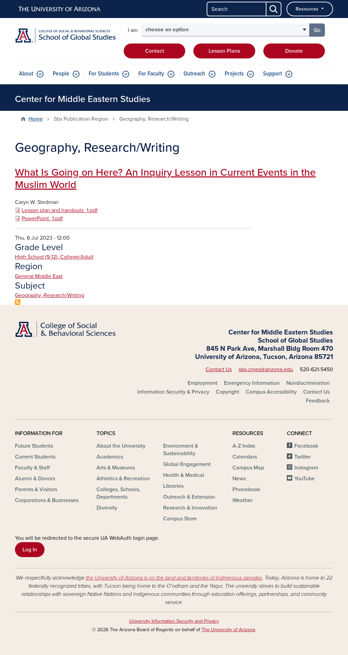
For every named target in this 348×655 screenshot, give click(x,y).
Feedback (318, 400)
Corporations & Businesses (47, 500)
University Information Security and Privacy (174, 621)
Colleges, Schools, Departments (118, 493)
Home (36, 119)
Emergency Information (252, 383)
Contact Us (219, 369)
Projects (234, 74)
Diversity (107, 507)
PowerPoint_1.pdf (42, 218)
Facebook (306, 446)
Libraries (173, 486)
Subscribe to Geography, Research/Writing (17, 302)
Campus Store (180, 518)
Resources (308, 9)
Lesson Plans (224, 51)
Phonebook (246, 489)
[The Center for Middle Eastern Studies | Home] (65, 35)
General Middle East (39, 276)
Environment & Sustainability (180, 450)
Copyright (227, 392)
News (239, 478)
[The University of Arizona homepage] (60, 9)
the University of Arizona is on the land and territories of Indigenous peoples (174, 577)
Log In (29, 549)
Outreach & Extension (189, 497)
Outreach (194, 74)
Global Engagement (187, 464)
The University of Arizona (228, 630)
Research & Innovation (190, 507)
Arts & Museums (116, 467)
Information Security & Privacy (173, 392)
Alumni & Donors (35, 478)
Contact (154, 51)
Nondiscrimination (308, 383)
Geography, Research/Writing (49, 295)
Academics (110, 456)
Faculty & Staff (32, 467)
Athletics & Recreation (123, 478)
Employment (203, 383)
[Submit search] (273, 9)
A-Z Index (243, 446)
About (26, 74)
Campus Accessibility (271, 392)
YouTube (304, 478)
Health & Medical (183, 475)
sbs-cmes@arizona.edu (266, 369)
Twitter (302, 456)
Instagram (306, 467)
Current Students (35, 456)
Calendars (244, 456)
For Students (104, 74)
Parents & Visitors (36, 489)
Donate (294, 51)
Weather (242, 500)
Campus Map (248, 467)
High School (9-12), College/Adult (54, 257)
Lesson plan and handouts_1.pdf (60, 210)
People (61, 74)
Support (272, 74)
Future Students (34, 446)
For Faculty (151, 74)
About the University (121, 446)
